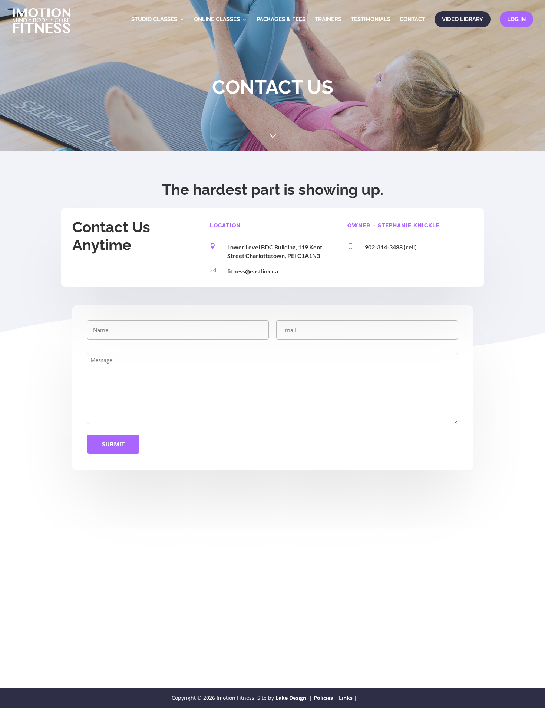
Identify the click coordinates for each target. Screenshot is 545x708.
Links (346, 697)
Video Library (462, 19)
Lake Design (290, 697)
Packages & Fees (281, 20)
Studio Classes (154, 20)
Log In (516, 19)
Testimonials (370, 20)
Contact (412, 20)
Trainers (328, 20)
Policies (323, 697)
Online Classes (217, 20)
